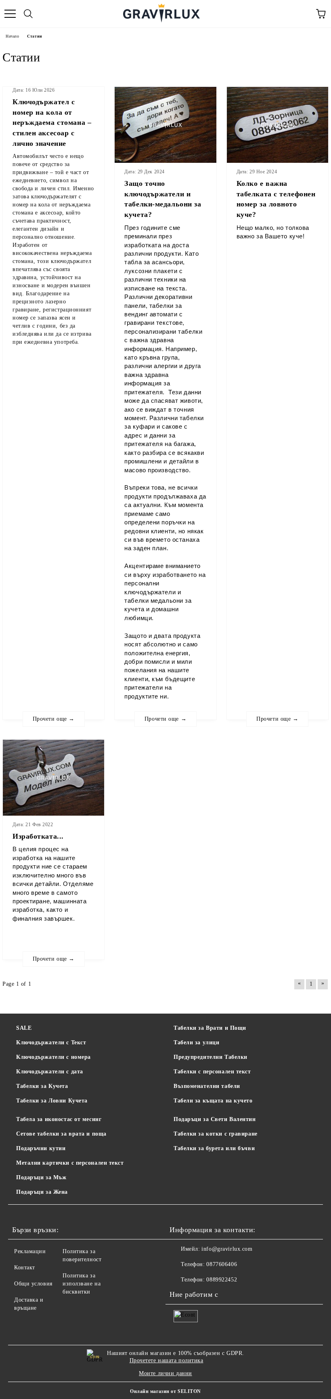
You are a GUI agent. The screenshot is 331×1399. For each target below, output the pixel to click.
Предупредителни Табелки (210, 1057)
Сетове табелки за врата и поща (61, 1134)
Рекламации (30, 1251)
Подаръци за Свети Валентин (215, 1119)
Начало (12, 36)
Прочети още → (54, 719)
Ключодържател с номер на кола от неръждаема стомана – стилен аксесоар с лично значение (52, 122)
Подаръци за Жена (42, 1192)
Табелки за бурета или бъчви (214, 1148)
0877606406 (221, 1264)
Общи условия (33, 1284)
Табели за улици (196, 1042)
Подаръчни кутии (40, 1148)
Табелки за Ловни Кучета (52, 1101)
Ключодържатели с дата (49, 1072)
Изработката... (38, 836)
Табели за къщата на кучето (213, 1101)
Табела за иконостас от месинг (58, 1119)
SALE (23, 1028)
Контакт (24, 1267)
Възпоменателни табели (207, 1086)
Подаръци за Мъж (41, 1177)
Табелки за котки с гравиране (216, 1134)
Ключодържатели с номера (53, 1057)
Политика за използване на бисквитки (82, 1284)
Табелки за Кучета (42, 1086)
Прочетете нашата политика (166, 1360)
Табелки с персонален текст (212, 1072)
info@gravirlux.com (226, 1249)
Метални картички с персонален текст (70, 1163)
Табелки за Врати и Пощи (210, 1028)
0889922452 (221, 1280)
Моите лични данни (165, 1373)
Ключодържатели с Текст (51, 1042)
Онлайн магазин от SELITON (165, 1391)
